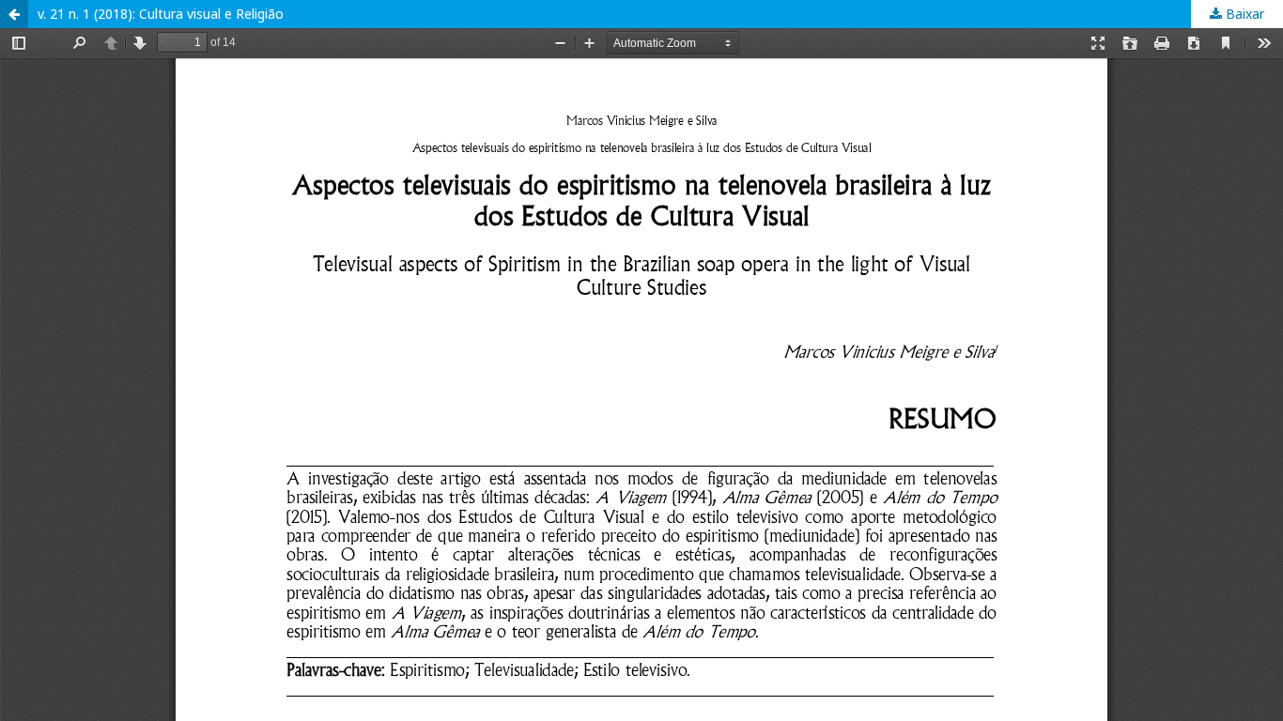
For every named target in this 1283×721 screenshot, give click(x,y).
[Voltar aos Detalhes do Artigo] (14, 14)
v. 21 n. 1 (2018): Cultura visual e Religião (161, 14)
